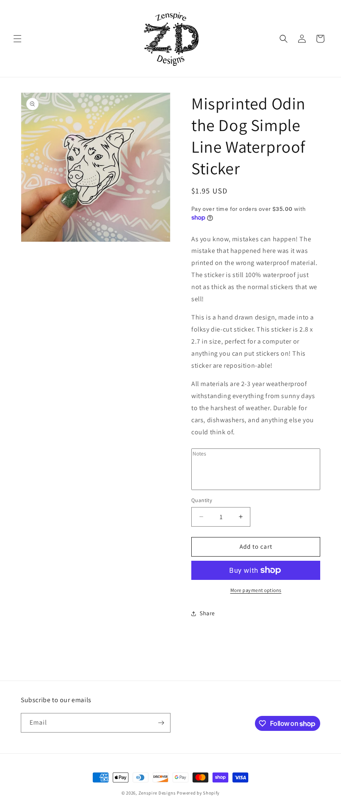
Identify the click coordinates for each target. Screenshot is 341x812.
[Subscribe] (161, 723)
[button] (17, 39)
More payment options (256, 590)
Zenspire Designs (157, 793)
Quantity (201, 500)
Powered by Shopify (198, 793)
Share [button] (207, 613)
